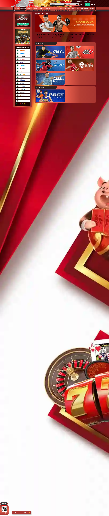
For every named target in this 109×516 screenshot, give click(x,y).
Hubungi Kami (78, 1)
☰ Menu (4, 503)
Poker (54, 8)
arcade (48, 8)
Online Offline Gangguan (23, 103)
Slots (35, 8)
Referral (86, 8)
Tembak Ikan (80, 8)
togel (60, 8)
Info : (15, 10)
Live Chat (68, 1)
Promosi (92, 8)
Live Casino (67, 8)
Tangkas (73, 8)
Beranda (17, 8)
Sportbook (23, 8)
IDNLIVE (41, 8)
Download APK (59, 1)
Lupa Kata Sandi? (88, 1)
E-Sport (29, 8)
